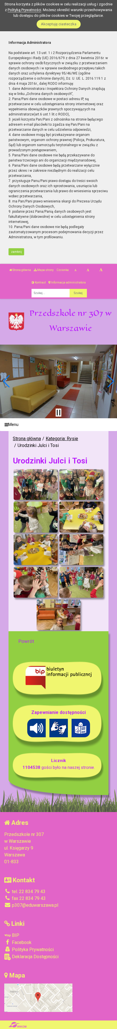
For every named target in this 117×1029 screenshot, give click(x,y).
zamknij (16, 251)
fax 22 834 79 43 (28, 898)
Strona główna (21, 270)
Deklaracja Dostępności (34, 956)
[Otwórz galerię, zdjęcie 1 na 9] (36, 484)
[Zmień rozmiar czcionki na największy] (101, 270)
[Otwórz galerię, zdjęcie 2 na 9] (81, 484)
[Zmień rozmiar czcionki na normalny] (75, 270)
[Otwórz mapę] (38, 997)
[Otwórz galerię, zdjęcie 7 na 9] (36, 582)
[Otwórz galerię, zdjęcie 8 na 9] (81, 582)
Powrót (26, 641)
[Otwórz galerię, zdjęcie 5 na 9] (36, 549)
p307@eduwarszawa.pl (34, 905)
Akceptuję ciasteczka (58, 24)
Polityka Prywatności (32, 949)
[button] (7, 381)
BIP (15, 935)
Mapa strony (45, 270)
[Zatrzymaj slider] (58, 412)
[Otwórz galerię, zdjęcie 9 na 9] (59, 614)
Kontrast (40, 282)
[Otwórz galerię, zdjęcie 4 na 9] (81, 517)
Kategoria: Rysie (62, 438)
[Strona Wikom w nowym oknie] (17, 1025)
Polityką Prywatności (24, 10)
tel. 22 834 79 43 (28, 891)
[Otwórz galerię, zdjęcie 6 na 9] (81, 549)
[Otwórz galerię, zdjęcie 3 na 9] (36, 517)
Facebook (21, 942)
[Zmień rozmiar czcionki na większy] (88, 270)
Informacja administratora (68, 282)
